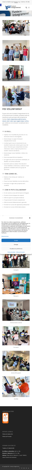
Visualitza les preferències (16, 248)
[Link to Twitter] (22, 468)
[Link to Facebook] (19, 468)
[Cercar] (25, 8)
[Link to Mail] (26, 468)
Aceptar (16, 240)
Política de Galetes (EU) (7, 434)
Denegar (16, 244)
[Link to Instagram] (24, 468)
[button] (0, 5)
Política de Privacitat (20, 252)
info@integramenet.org (13, 2)
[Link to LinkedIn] (28, 468)
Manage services (4, 236)
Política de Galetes (11, 252)
